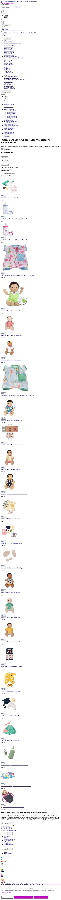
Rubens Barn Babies (10, 173)
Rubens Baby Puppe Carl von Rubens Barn (11, 617)
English (5, 17)
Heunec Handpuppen (9, 130)
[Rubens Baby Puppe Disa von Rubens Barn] (10, 638)
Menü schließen (6, 25)
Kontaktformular (12, 830)
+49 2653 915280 (7, 827)
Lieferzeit (6, 837)
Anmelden (3, 28)
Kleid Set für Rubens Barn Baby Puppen (10, 740)
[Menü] (1, 9)
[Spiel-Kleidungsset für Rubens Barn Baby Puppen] (10, 712)
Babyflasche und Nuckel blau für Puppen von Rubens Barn (15, 218)
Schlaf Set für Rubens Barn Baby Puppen (10, 518)
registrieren (5, 29)
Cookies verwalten (8, 853)
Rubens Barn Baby (11, 113)
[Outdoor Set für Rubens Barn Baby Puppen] (10, 687)
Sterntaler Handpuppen (9, 133)
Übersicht (3, 30)
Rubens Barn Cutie (11, 112)
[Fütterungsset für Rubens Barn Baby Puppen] (10, 539)
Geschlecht (3, 157)
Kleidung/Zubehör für (5, 170)
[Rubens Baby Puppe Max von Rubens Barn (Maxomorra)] (10, 490)
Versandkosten (7, 836)
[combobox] (7, 7)
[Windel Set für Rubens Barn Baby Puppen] (10, 194)
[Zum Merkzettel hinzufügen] (3, 196)
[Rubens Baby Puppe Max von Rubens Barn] (15, 307)
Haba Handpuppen (8, 129)
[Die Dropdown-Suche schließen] (19, 7)
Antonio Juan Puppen (9, 124)
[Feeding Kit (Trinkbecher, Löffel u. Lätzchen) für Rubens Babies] (8, 782)
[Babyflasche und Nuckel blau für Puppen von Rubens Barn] (8, 215)
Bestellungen (22, 30)
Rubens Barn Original (12, 116)
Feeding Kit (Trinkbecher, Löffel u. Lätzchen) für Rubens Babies (16, 786)
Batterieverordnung (8, 840)
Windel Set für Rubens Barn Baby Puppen (11, 197)
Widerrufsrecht (7, 843)
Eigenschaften (4, 164)
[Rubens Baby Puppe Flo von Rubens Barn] (10, 356)
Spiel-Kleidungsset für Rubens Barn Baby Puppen (12, 715)
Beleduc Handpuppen (9, 128)
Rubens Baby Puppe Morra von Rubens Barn (11, 420)
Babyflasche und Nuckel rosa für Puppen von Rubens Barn (14, 239)
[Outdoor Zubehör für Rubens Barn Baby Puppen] (10, 564)
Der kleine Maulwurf (8, 126)
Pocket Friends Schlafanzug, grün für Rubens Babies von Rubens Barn (17, 395)
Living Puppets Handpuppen (10, 121)
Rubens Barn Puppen (9, 109)
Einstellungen (7, 897)
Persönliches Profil (9, 30)
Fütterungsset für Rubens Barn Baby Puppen (11, 543)
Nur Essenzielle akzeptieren (24, 897)
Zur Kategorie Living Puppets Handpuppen (14, 57)
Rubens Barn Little (11, 118)
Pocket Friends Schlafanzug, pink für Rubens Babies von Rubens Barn (17, 275)
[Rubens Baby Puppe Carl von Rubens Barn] (10, 613)
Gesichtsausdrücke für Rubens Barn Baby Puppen (12, 444)
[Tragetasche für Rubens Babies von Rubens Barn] (8, 803)
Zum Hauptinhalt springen (7, 1)
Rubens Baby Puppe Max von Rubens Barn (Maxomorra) (14, 494)
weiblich (7, 160)
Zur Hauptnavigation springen (30, 1)
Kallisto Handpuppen (9, 132)
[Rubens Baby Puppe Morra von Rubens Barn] (10, 416)
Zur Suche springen (18, 1)
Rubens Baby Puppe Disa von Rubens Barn (11, 641)
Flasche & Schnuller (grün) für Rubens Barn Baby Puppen (14, 765)
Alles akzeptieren (41, 897)
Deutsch (6, 15)
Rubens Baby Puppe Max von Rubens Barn (11, 310)
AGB (5, 841)
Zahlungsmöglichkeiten (9, 839)
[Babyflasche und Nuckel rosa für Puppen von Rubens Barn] (8, 236)
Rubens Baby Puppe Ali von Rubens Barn (11, 592)
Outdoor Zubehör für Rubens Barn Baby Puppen (12, 568)
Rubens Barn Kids (11, 114)
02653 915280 (6, 826)
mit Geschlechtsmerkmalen (11, 167)
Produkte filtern (6, 149)
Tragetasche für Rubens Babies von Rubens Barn (12, 807)
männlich (7, 161)
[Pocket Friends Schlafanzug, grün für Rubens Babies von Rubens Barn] (15, 391)
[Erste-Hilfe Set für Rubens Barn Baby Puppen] (10, 662)
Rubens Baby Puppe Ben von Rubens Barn (11, 469)
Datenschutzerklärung (9, 844)
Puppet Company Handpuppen (11, 125)
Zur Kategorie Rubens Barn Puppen (12, 43)
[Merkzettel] (1, 20)
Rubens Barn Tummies (12, 117)
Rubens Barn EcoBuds (12, 110)
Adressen (16, 30)
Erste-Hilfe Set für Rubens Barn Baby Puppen (11, 666)
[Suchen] (16, 7)
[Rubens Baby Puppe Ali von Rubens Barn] (10, 588)
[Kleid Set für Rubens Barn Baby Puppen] (10, 736)
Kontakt (5, 852)
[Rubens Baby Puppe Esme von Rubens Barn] (10, 331)
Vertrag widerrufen (5, 855)
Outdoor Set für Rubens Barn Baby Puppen (11, 691)
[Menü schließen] (4, 59)
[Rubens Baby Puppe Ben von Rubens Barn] (10, 465)
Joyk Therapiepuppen (9, 120)
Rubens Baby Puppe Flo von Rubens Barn (11, 360)
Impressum (6, 845)
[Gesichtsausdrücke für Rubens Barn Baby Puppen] (10, 441)
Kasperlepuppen (7, 134)
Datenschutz (3, 892)
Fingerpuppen (7, 136)
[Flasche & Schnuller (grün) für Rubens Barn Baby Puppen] (10, 761)
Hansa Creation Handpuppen (10, 122)
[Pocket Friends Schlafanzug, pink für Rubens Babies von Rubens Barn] (15, 271)
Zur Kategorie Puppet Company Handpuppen (14, 79)
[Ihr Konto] (2, 22)
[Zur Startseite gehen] (8, 5)
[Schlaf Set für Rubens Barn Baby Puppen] (10, 515)
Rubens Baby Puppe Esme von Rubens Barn (11, 335)
